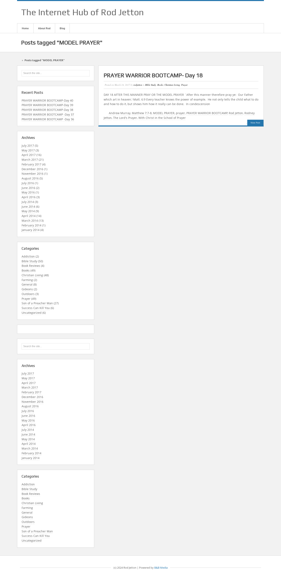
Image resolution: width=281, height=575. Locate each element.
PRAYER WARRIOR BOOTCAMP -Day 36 (48, 119)
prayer (180, 113)
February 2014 (31, 225)
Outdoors (28, 294)
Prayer (26, 299)
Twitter (255, 12)
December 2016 (32, 169)
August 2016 (30, 178)
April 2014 (29, 216)
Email (233, 12)
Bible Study (29, 261)
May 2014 (28, 211)
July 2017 (28, 146)
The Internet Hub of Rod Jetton (82, 12)
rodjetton (138, 85)
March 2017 (30, 160)
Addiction (28, 256)
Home (25, 28)
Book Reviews (31, 266)
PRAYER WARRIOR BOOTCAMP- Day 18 (153, 75)
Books (26, 270)
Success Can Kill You (36, 308)
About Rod (44, 28)
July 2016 (28, 183)
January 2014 (30, 230)
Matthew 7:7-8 (142, 113)
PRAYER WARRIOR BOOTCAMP (207, 113)
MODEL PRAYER (163, 113)
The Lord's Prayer (125, 118)
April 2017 (29, 155)
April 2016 (29, 197)
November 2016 (32, 174)
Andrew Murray (119, 113)
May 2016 (28, 192)
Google (244, 12)
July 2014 (28, 202)
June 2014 (28, 206)
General (27, 284)
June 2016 (28, 188)
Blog (62, 28)
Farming (27, 280)
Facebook (239, 12)
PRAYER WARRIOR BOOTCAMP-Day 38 (47, 110)
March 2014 (30, 221)
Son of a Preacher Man (37, 303)
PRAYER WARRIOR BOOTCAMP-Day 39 (47, 105)
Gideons (27, 289)
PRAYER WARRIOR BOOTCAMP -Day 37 (48, 114)
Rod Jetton (236, 113)
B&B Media (161, 567)
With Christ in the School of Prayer (162, 118)
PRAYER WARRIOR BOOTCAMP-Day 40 (47, 100)
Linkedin (249, 12)
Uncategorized (32, 313)
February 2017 (31, 164)
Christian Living (32, 275)
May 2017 (28, 150)
